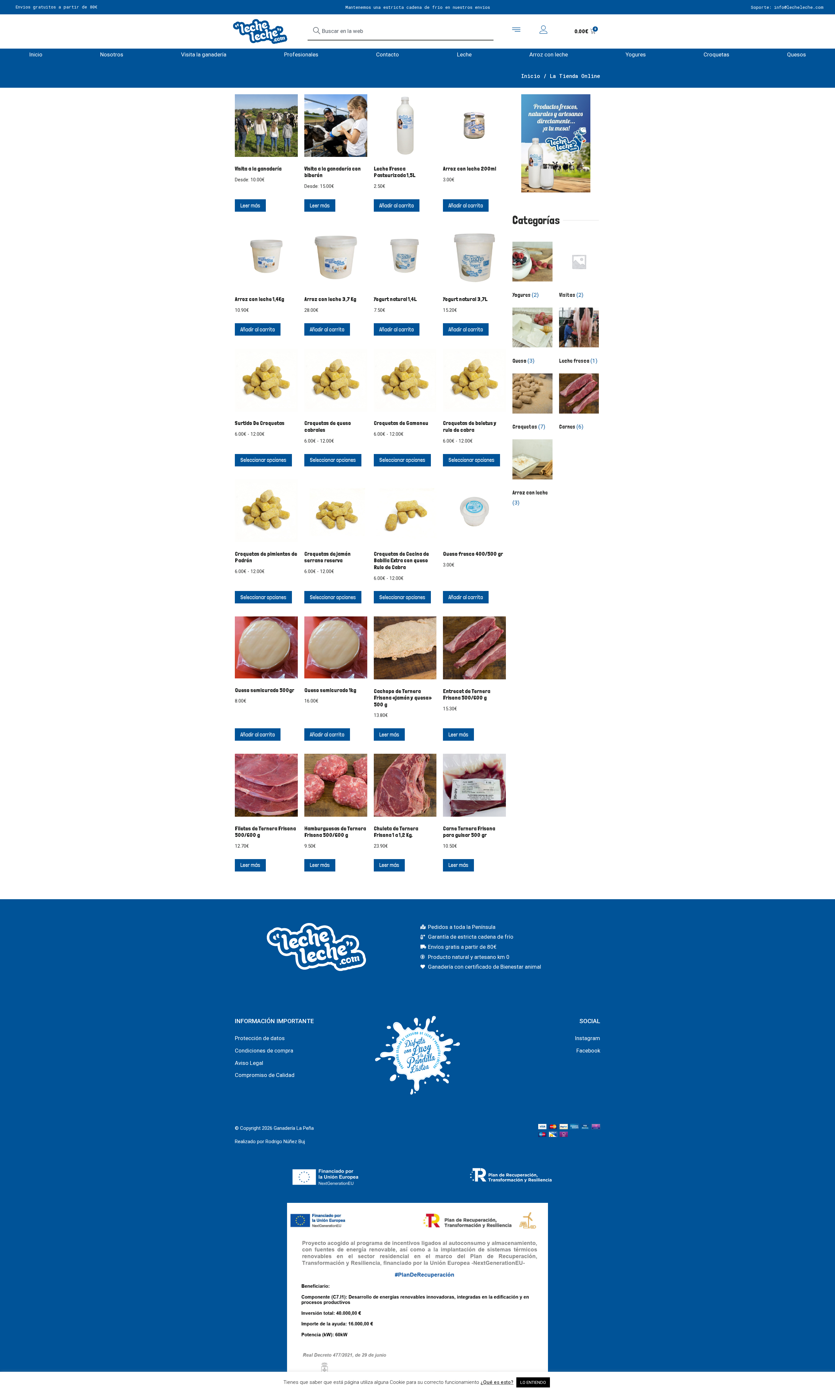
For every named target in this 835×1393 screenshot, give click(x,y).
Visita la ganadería (203, 54)
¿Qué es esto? (496, 1382)
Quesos (796, 54)
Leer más (250, 205)
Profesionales (301, 54)
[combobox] (400, 31)
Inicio (35, 54)
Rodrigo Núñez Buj (285, 1141)
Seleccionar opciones (263, 460)
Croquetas (716, 54)
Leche (464, 54)
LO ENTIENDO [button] (533, 1382)
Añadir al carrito (396, 205)
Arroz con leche (548, 54)
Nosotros (111, 54)
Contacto (387, 54)
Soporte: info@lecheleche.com (787, 7)
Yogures (636, 54)
